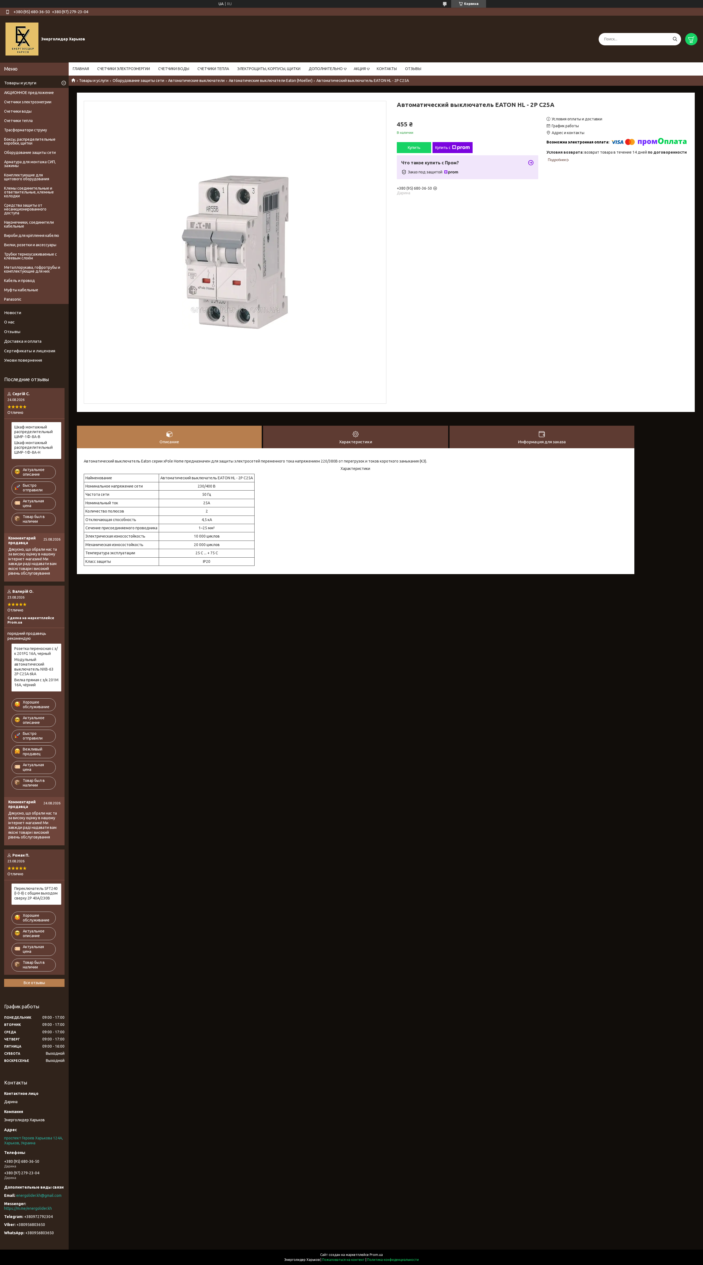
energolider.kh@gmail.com (39, 1195)
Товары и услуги (93, 80)
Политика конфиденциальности (393, 1259)
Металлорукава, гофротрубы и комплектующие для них (32, 269)
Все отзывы (34, 983)
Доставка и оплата (22, 341)
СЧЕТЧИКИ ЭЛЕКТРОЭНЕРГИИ (123, 69)
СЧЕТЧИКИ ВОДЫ (173, 69)
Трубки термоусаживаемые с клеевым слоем (30, 256)
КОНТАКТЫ (387, 69)
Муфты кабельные (21, 290)
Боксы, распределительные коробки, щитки (29, 141)
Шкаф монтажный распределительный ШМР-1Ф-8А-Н (33, 448)
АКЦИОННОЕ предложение (29, 92)
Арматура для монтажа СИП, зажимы (30, 164)
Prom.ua (376, 1254)
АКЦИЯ (360, 69)
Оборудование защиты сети (138, 80)
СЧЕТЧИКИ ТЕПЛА (213, 69)
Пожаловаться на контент (343, 1259)
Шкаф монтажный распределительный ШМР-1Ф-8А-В (33, 432)
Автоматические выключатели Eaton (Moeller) (271, 80)
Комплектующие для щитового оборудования (26, 177)
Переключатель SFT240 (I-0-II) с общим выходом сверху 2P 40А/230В (36, 893)
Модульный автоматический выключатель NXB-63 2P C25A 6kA (34, 666)
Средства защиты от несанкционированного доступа (25, 209)
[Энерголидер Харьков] (21, 39)
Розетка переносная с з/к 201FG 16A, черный (36, 651)
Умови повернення (23, 360)
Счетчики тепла (18, 120)
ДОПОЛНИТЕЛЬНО (326, 69)
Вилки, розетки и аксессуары (30, 245)
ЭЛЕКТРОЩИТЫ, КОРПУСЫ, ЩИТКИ (268, 69)
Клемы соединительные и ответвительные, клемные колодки (29, 192)
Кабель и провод (19, 280)
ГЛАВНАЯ (81, 69)
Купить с (443, 147)
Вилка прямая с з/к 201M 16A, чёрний (36, 682)
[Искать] (675, 39)
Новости (12, 312)
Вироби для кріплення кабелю (31, 235)
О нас (9, 322)
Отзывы (12, 331)
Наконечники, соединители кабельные (29, 224)
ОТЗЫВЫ (413, 69)
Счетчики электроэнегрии (27, 102)
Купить (414, 147)
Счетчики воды (18, 111)
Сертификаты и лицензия (29, 350)
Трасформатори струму (25, 130)
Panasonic (12, 299)
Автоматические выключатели (196, 80)
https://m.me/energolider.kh (28, 1208)
